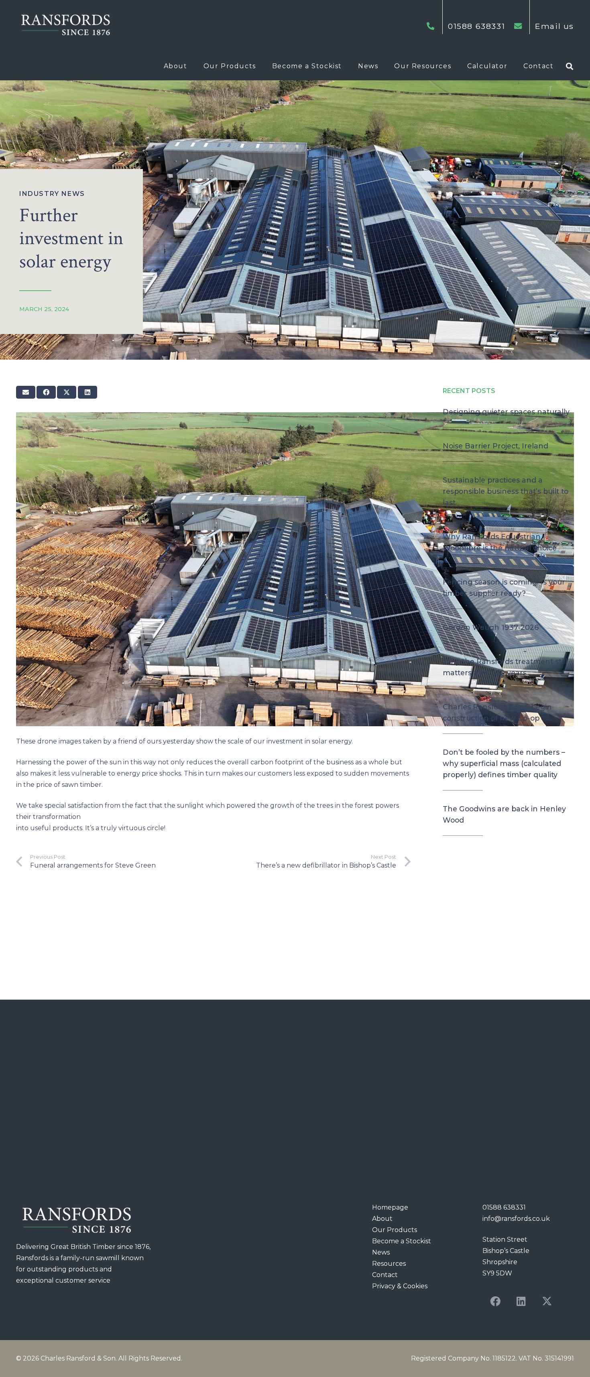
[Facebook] (495, 1301)
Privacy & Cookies (399, 1286)
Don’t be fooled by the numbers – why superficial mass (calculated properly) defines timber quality (504, 763)
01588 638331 (504, 1207)
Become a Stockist (401, 1241)
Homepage (390, 1207)
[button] (191, 66)
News (381, 1252)
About (382, 1218)
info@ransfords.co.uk (516, 1218)
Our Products (394, 1230)
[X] (546, 1301)
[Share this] (46, 392)
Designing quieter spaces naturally (506, 411)
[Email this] (25, 392)
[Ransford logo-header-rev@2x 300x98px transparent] (65, 26)
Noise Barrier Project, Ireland (495, 446)
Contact (385, 1275)
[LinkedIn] (521, 1301)
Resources (389, 1263)
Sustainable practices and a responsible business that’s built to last (505, 491)
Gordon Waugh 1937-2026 (491, 627)
